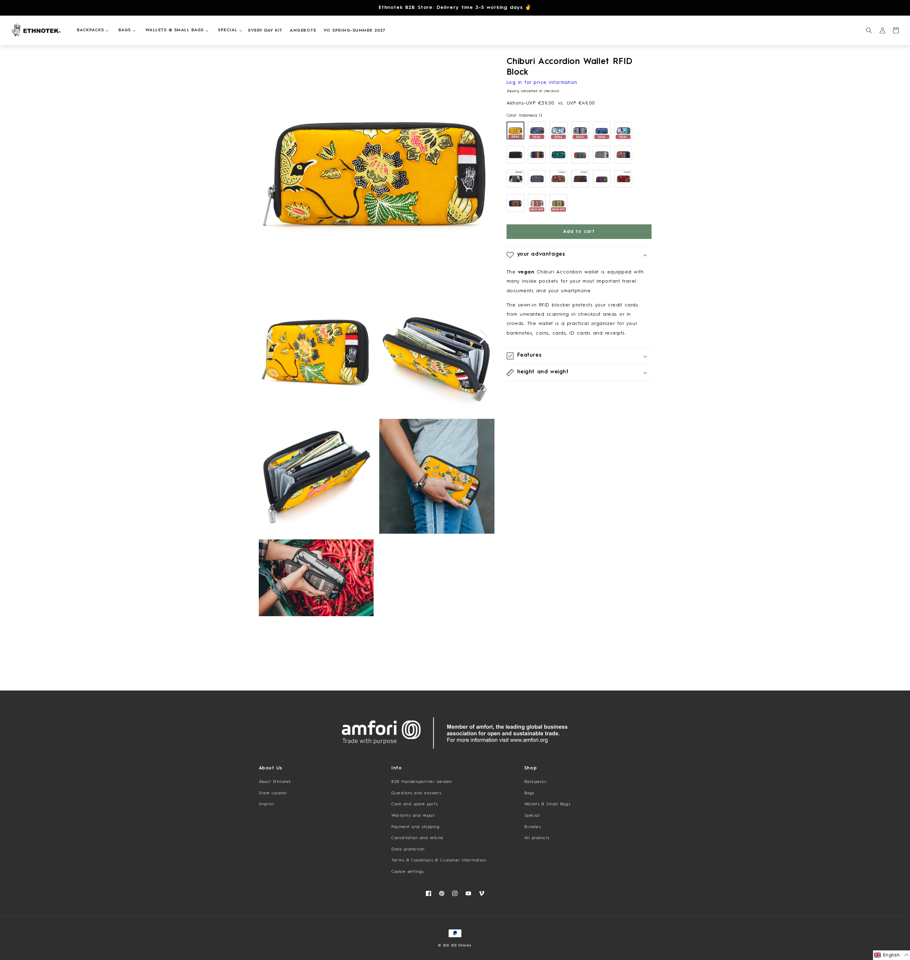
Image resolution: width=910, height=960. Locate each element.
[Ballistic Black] (515, 155)
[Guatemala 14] (602, 179)
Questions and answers (416, 793)
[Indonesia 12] (515, 130)
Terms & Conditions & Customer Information (438, 860)
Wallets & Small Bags (547, 804)
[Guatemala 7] (515, 203)
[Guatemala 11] (580, 155)
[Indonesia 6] (537, 130)
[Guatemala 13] (580, 179)
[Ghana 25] (623, 130)
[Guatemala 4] (558, 155)
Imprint (266, 804)
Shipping (513, 91)
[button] (90, 30)
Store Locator (273, 793)
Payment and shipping (415, 827)
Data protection (408, 849)
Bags (529, 793)
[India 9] (558, 179)
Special (532, 816)
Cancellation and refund (417, 838)
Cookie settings (407, 872)
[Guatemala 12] (602, 130)
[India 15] (558, 203)
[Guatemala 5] (623, 179)
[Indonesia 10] (558, 130)
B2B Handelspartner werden (421, 782)
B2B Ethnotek (461, 945)
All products (537, 838)
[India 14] (580, 130)
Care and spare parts (414, 804)
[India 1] (537, 203)
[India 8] (602, 155)
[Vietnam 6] (623, 155)
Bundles (532, 827)
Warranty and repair (413, 816)
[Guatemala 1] (537, 155)
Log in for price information (542, 82)
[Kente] (515, 179)
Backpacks (535, 782)
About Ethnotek (275, 782)
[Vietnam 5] (537, 179)
